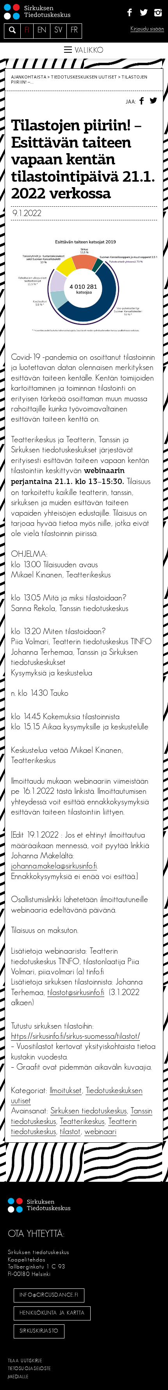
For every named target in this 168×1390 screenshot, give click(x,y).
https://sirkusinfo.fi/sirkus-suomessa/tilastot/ (75, 1036)
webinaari (100, 1131)
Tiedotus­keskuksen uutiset (84, 77)
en (42, 30)
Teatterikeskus (82, 1121)
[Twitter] (144, 13)
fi (27, 30)
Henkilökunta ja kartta (52, 1313)
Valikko (88, 50)
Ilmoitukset (66, 1090)
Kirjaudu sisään (147, 29)
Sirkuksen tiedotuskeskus (88, 1110)
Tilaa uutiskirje (25, 1360)
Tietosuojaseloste (29, 1368)
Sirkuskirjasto (39, 1331)
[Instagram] (158, 13)
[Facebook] (129, 13)
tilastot (70, 1131)
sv (58, 30)
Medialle (18, 1376)
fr (74, 30)
